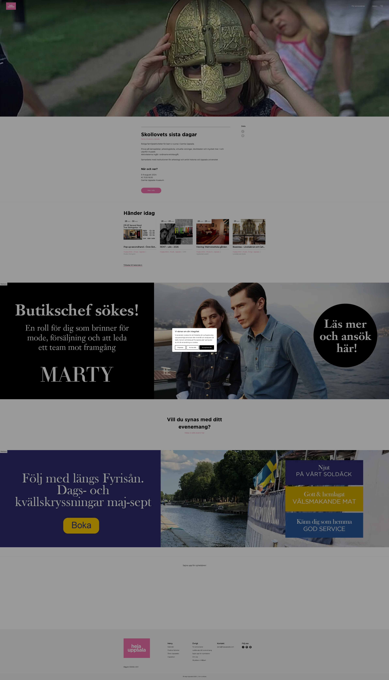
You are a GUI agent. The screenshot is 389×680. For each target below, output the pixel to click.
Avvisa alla (192, 347)
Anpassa (180, 347)
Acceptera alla (207, 347)
